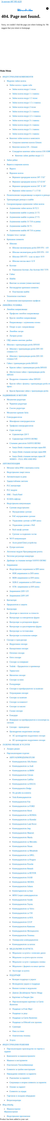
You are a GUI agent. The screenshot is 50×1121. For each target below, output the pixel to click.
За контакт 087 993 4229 (11, 2)
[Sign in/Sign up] (39, 10)
